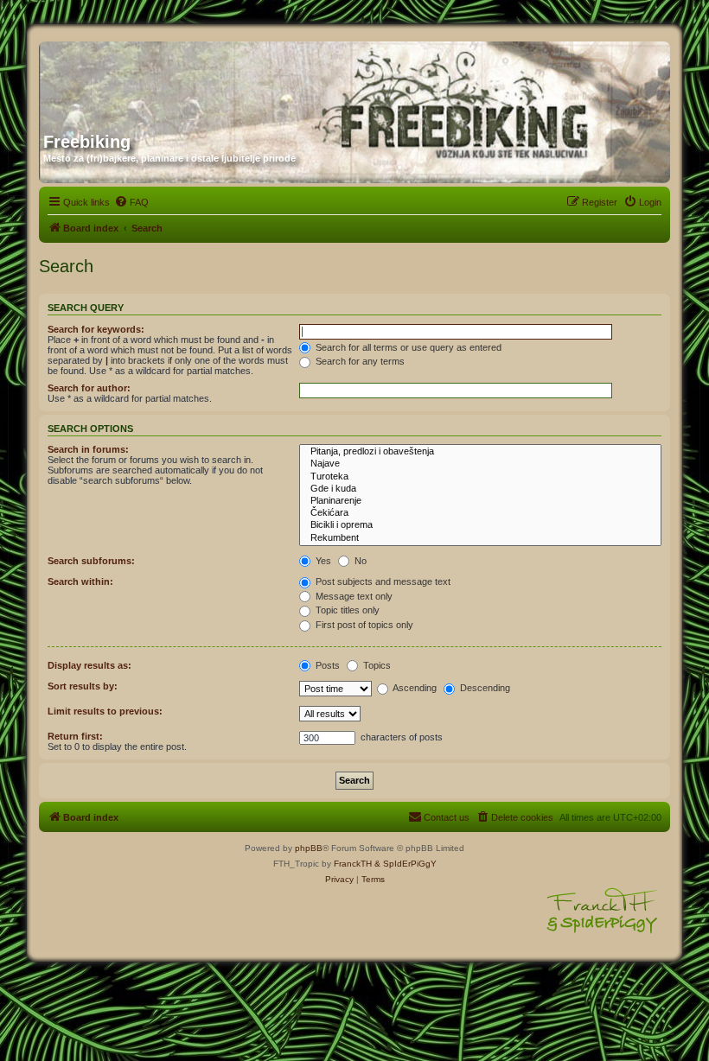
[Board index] (209, 80)
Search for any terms (359, 361)
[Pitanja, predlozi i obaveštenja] (480, 452)
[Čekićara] (480, 513)
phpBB (309, 848)
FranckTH (353, 863)
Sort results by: (83, 686)
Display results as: (89, 665)
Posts (326, 665)
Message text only (353, 596)
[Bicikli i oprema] (480, 525)
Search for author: (89, 388)
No (359, 561)
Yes (322, 561)
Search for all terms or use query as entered (407, 347)
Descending (483, 688)
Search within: (80, 581)
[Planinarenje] (480, 501)
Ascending (414, 688)
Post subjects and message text (381, 581)
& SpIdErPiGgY (405, 863)
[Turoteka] (480, 477)
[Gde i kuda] (480, 489)
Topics (376, 665)
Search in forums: (88, 449)
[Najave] (480, 464)
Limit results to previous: (105, 711)
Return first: (75, 736)
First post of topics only (363, 624)
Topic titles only (346, 610)
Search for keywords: (96, 329)
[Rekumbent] (480, 538)
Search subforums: (91, 561)
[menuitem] (131, 202)
